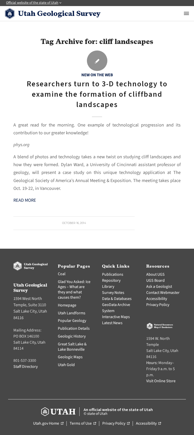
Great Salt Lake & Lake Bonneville (72, 346)
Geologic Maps (70, 357)
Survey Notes (113, 292)
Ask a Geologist (159, 286)
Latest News (112, 323)
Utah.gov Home (48, 423)
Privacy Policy (157, 305)
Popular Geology (72, 320)
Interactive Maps (116, 317)
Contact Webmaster (163, 292)
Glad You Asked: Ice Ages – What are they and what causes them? (74, 289)
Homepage (67, 305)
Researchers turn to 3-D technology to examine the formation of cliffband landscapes (97, 94)
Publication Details (74, 328)
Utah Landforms (71, 313)
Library (108, 286)
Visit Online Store (161, 381)
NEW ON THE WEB (97, 75)
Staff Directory (25, 366)
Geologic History (72, 336)
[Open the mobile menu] (186, 13)
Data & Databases (117, 298)
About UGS (155, 274)
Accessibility (156, 298)
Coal (61, 274)
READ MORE (24, 200)
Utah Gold (66, 365)
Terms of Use (83, 423)
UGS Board (155, 280)
